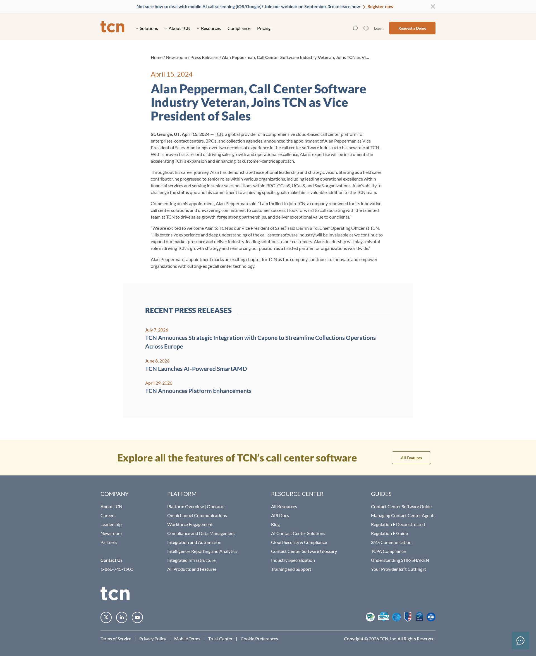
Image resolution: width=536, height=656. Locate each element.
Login (379, 28)
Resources (211, 28)
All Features (411, 457)
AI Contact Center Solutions (298, 533)
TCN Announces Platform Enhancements (198, 390)
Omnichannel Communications (197, 515)
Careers (108, 515)
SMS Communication (391, 542)
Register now (380, 6)
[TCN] (112, 28)
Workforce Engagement (190, 524)
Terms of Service (115, 638)
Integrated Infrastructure (191, 560)
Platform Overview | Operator (196, 506)
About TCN (179, 28)
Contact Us (111, 560)
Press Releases (204, 57)
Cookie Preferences (259, 638)
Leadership (111, 524)
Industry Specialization (293, 560)
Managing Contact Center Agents (403, 515)
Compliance (239, 28)
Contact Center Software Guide (401, 506)
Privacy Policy (152, 638)
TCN (219, 134)
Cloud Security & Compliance (299, 542)
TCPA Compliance (388, 551)
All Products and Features (192, 569)
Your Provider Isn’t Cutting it (398, 569)
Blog (275, 524)
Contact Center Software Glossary (304, 551)
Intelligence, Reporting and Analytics (202, 551)
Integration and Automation (194, 542)
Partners (108, 542)
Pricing (264, 28)
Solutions (149, 28)
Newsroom (176, 57)
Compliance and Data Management (201, 533)
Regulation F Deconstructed (398, 524)
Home (156, 57)
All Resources (284, 506)
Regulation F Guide (389, 533)
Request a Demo (412, 28)
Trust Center (220, 638)
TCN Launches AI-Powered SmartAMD (196, 368)
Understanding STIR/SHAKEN (400, 560)
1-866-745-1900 (116, 569)
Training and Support (291, 569)
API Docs (280, 515)
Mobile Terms (187, 638)
